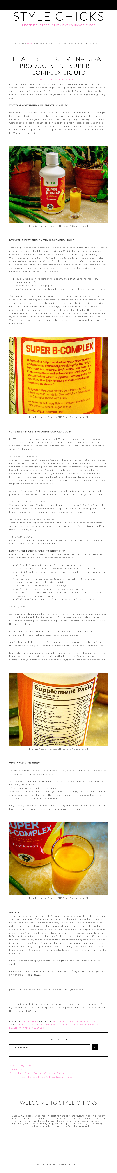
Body (66, 1022)
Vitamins (25, 1028)
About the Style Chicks (22, 1065)
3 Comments (69, 79)
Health (81, 1022)
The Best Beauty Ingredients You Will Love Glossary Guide (41, 1077)
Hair (72, 1022)
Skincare (92, 1022)
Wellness (38, 1028)
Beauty (57, 1022)
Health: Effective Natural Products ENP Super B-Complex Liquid (59, 65)
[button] (58, 5)
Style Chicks (59, 16)
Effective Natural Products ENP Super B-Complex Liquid (62, 1025)
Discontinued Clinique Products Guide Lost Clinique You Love (42, 1073)
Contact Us (16, 1069)
